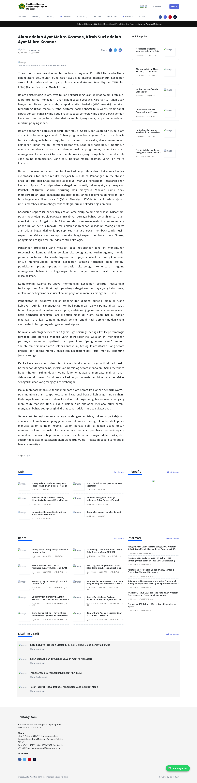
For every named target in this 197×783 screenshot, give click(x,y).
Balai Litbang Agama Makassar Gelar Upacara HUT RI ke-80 (104, 614)
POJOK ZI (129, 16)
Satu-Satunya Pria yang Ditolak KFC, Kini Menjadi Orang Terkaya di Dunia (70, 644)
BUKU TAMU (112, 16)
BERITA (35, 16)
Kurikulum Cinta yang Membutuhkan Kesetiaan (148, 131)
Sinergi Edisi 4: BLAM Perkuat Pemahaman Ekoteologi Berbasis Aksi (105, 598)
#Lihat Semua (172, 538)
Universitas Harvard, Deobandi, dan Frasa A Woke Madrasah (146, 112)
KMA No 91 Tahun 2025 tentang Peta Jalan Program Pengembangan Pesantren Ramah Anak (153, 593)
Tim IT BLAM (174, 776)
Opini (21, 471)
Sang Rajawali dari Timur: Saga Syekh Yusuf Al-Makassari (61, 658)
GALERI (142, 16)
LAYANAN (67, 16)
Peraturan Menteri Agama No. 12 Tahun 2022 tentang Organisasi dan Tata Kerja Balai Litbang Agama (151, 560)
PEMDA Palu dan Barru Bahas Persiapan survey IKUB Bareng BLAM (49, 566)
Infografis (134, 471)
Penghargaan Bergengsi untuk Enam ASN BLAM (56, 672)
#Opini (27, 455)
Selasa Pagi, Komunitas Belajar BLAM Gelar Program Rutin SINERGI (104, 550)
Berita (22, 538)
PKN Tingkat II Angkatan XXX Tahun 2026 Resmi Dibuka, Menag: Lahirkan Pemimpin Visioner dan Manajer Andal (105, 568)
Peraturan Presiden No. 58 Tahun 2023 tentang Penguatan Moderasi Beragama (151, 570)
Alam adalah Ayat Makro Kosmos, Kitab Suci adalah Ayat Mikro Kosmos (149, 71)
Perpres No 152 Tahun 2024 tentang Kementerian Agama (152, 605)
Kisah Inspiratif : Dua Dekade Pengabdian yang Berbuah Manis (64, 686)
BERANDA (22, 16)
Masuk (174, 6)
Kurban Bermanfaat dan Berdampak (147, 90)
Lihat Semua (118, 472)
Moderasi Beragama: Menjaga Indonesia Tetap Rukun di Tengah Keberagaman (148, 52)
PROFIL (49, 16)
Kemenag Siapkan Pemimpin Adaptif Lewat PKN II (49, 582)
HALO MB (97, 16)
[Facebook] (19, 759)
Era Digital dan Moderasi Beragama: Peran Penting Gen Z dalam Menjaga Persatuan (148, 154)
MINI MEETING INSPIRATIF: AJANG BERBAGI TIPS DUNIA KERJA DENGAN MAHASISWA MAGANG (49, 599)
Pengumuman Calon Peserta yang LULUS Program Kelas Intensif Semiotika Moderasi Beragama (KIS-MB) (152, 549)
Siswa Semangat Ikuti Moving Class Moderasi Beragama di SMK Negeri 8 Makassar (49, 615)
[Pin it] (175, 17)
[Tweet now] (24, 759)
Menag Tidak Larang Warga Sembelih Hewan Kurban (50, 550)
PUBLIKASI (81, 16)
